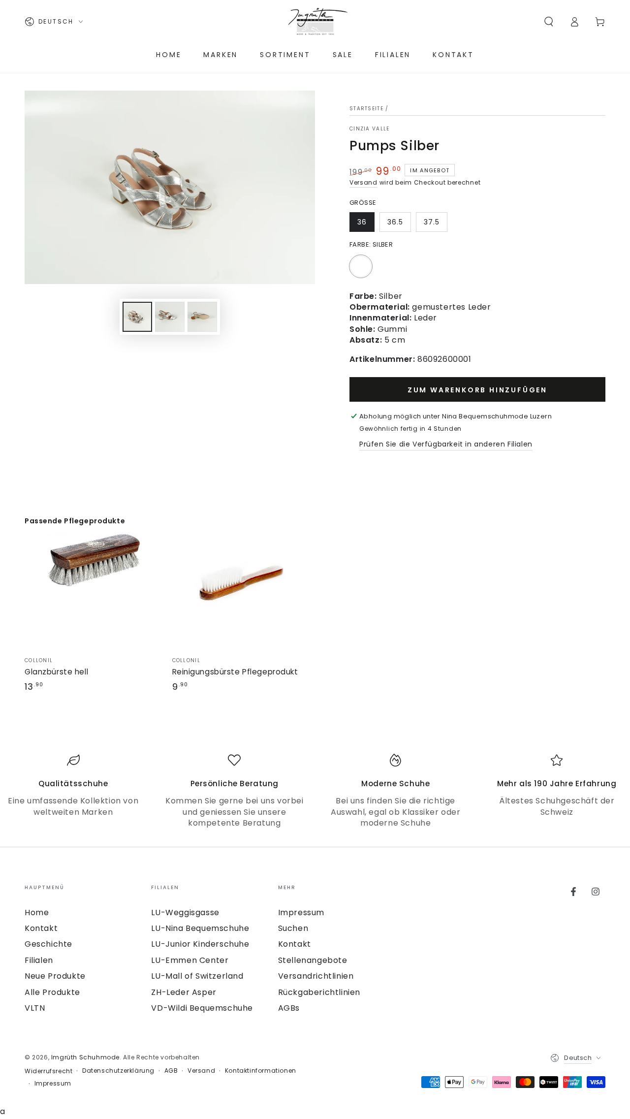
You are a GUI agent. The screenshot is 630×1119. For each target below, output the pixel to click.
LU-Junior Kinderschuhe (200, 944)
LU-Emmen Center (189, 960)
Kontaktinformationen (260, 1071)
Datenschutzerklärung (118, 1071)
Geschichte (48, 944)
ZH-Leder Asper (183, 992)
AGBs (289, 1008)
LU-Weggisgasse (185, 912)
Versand (363, 182)
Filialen (39, 960)
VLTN (35, 1008)
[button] (549, 21)
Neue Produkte (55, 976)
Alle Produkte (52, 992)
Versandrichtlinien (316, 976)
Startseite (366, 108)
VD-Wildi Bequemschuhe (202, 1008)
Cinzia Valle (369, 129)
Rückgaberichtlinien (319, 992)
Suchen (293, 928)
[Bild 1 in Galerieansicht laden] (137, 317)
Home (37, 912)
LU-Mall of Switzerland (197, 976)
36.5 (395, 222)
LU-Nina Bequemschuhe (200, 928)
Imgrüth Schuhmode (85, 1057)
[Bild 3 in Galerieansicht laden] (202, 317)
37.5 (432, 222)
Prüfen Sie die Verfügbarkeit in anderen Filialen (446, 444)
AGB (171, 1071)
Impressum (301, 912)
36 (362, 222)
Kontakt (41, 928)
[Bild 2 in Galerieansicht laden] (170, 317)
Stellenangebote (312, 960)
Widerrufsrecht (48, 1071)
